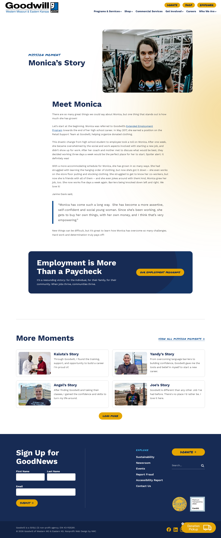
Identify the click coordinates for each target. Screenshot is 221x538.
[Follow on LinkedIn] (175, 529)
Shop (188, 5)
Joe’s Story (160, 385)
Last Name (53, 471)
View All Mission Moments (180, 339)
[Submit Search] (202, 465)
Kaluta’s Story (66, 354)
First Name (22, 471)
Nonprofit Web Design (76, 531)
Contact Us (143, 486)
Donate (172, 5)
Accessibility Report (149, 480)
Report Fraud (145, 474)
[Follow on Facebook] (169, 529)
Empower (206, 5)
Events (140, 468)
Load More (110, 416)
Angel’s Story (65, 385)
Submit (25, 503)
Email (19, 486)
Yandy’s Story (162, 354)
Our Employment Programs (160, 272)
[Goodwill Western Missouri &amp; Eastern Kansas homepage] (32, 7)
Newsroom (143, 462)
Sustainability (145, 457)
